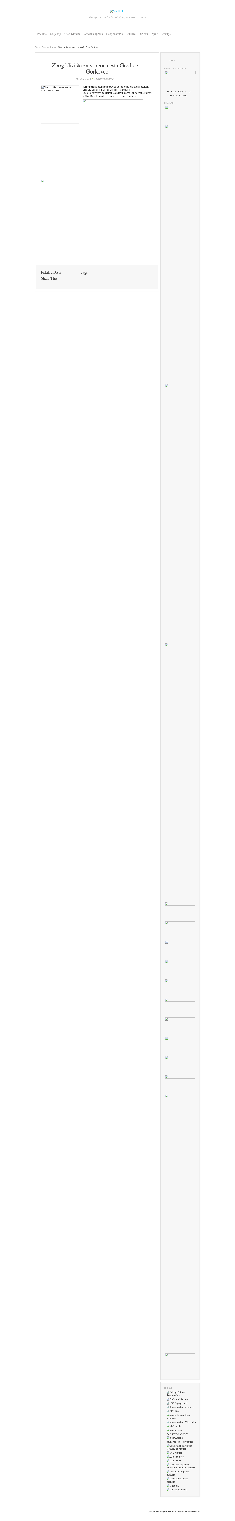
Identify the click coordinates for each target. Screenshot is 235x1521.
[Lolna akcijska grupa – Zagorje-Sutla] (177, 1403)
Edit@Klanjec (105, 79)
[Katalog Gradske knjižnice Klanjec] (174, 1426)
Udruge (166, 34)
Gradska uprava (93, 34)
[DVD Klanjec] (174, 1453)
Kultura (131, 34)
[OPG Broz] (173, 1411)
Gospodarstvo (114, 34)
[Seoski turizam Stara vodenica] (181, 1418)
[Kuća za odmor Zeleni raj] (180, 1407)
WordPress (194, 1512)
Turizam (144, 34)
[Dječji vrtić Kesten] (177, 1399)
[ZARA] (181, 1482)
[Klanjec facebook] (177, 1489)
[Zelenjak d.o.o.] (175, 1456)
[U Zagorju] (173, 1485)
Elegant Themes (168, 1512)
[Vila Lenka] (181, 1422)
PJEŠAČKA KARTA (177, 95)
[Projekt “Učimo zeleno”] (175, 1430)
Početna (42, 34)
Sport (155, 34)
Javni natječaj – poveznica (180, 1442)
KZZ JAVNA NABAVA (177, 1434)
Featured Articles (49, 47)
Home (37, 47)
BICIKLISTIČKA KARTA (179, 91)
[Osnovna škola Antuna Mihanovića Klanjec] (181, 1449)
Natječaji (55, 34)
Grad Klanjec (72, 34)
